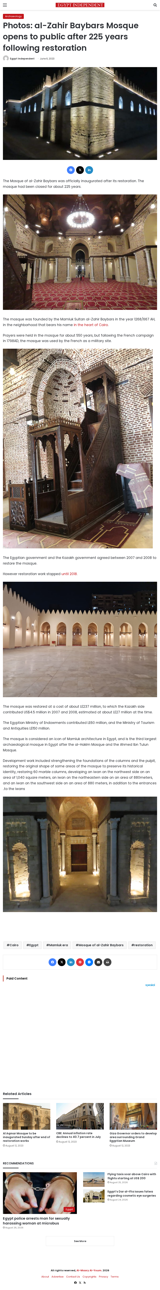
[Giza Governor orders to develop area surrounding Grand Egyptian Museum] (133, 1116)
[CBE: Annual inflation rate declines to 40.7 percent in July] (80, 1116)
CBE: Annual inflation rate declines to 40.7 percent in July (78, 1135)
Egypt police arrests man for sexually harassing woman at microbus (36, 1221)
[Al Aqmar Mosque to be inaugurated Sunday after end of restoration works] (26, 1116)
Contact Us (73, 1276)
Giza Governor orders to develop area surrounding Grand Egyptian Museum (133, 1137)
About (45, 1276)
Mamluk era (58, 945)
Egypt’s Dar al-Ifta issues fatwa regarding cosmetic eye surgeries (132, 1194)
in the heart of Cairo (91, 325)
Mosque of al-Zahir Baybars (101, 945)
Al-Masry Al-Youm (88, 1270)
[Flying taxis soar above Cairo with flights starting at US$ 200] (94, 1179)
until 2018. (69, 574)
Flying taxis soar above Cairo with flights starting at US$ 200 (132, 1176)
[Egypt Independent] (80, 5)
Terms (115, 1276)
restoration (143, 945)
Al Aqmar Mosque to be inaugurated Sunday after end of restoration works (26, 1137)
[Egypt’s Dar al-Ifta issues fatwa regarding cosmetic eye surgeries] (94, 1196)
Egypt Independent (22, 58)
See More (80, 1241)
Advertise (58, 1276)
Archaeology (13, 16)
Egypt (33, 945)
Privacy (103, 1276)
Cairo (14, 945)
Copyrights (89, 1276)
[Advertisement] (80, 1039)
